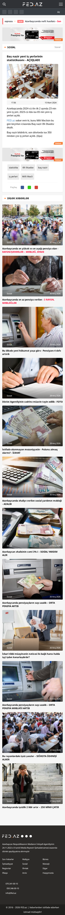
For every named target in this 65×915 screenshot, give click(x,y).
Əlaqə (5, 873)
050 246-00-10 (12, 888)
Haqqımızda (48, 873)
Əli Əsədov (28, 167)
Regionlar (6, 868)
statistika (13, 167)
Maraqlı (46, 863)
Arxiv (24, 873)
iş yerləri (13, 176)
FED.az (11, 120)
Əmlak (25, 868)
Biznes (45, 859)
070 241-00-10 (12, 883)
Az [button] (59, 12)
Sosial (25, 863)
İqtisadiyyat (7, 863)
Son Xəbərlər (8, 859)
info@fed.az (11, 893)
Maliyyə (25, 859)
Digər (45, 868)
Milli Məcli (27, 176)
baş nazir (42, 167)
